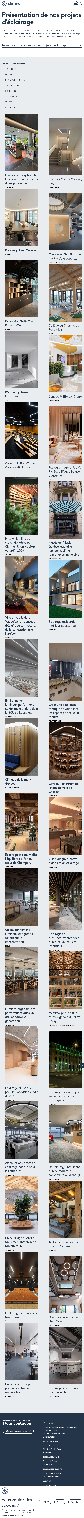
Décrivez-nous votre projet (17, 1431)
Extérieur (10, 107)
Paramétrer (75, 1502)
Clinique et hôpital (15, 80)
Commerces (11, 96)
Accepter (45, 1501)
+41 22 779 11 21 (48, 1452)
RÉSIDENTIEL (11, 74)
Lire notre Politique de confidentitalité (12, 1515)
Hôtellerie (10, 91)
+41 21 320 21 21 (49, 1437)
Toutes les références (16, 63)
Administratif (12, 69)
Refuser (60, 1502)
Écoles (8, 102)
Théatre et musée (14, 85)
